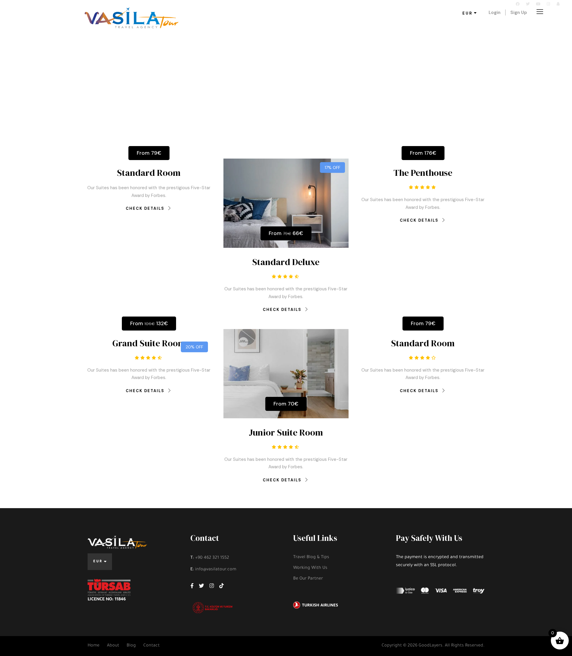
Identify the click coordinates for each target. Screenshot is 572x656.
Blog (354, 27)
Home (94, 646)
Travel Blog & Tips (311, 557)
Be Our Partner (308, 579)
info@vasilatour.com (89, 4)
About (113, 646)
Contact (256, 27)
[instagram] (548, 4)
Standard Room (149, 173)
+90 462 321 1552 (212, 558)
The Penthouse (423, 173)
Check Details (145, 208)
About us (288, 27)
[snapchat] (558, 4)
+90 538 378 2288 (36, 4)
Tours (220, 27)
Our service (323, 27)
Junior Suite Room (286, 432)
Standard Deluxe (285, 262)
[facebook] (518, 4)
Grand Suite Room (149, 343)
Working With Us (310, 568)
